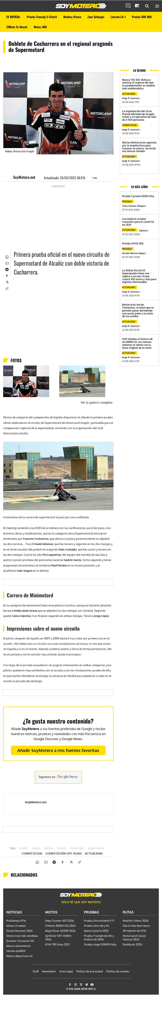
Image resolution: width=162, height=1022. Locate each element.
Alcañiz (23, 848)
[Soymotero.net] (81, 5)
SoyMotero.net (24, 177)
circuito (61, 848)
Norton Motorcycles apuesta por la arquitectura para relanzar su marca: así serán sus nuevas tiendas (139, 147)
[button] (147, 6)
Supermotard (96, 848)
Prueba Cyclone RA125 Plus (138, 196)
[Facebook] (7, 275)
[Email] (7, 263)
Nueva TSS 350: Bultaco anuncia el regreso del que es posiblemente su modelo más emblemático (138, 84)
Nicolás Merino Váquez (134, 253)
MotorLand (77, 848)
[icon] (128, 6)
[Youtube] (92, 984)
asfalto (49, 848)
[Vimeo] (86, 984)
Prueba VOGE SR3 (132, 243)
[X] (7, 282)
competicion (32, 853)
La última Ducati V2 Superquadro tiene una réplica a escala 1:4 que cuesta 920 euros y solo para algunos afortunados (139, 276)
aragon (36, 848)
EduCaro (143, 230)
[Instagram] (75, 984)
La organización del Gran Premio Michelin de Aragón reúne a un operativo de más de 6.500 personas (139, 115)
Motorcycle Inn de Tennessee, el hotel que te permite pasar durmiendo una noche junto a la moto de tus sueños (138, 310)
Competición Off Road (63, 853)
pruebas (127, 201)
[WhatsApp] (7, 256)
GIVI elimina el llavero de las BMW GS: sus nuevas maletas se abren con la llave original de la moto (137, 343)
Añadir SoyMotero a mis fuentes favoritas (58, 750)
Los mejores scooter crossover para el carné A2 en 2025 (138, 221)
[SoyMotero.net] (9, 177)
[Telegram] (7, 269)
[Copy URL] (7, 288)
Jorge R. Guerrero (131, 98)
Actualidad (94, 853)
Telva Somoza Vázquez (134, 206)
